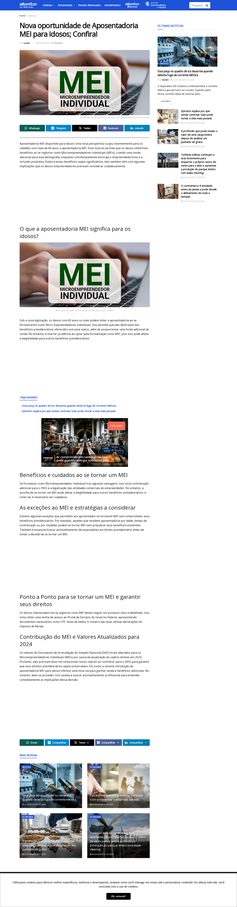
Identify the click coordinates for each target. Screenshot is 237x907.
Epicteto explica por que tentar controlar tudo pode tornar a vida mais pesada (68, 411)
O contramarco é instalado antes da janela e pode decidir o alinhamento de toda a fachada (199, 191)
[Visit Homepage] (28, 5)
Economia (95, 767)
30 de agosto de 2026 (35, 854)
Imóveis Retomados (89, 5)
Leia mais (167, 100)
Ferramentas (65, 5)
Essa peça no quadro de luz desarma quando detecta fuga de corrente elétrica (69, 405)
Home (23, 15)
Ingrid (165, 79)
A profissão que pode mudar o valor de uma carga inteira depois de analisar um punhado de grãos (49, 845)
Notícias (47, 5)
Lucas (27, 42)
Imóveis (26, 767)
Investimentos (113, 5)
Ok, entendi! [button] (118, 896)
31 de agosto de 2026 (35, 804)
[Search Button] (207, 5)
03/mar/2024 (42, 42)
